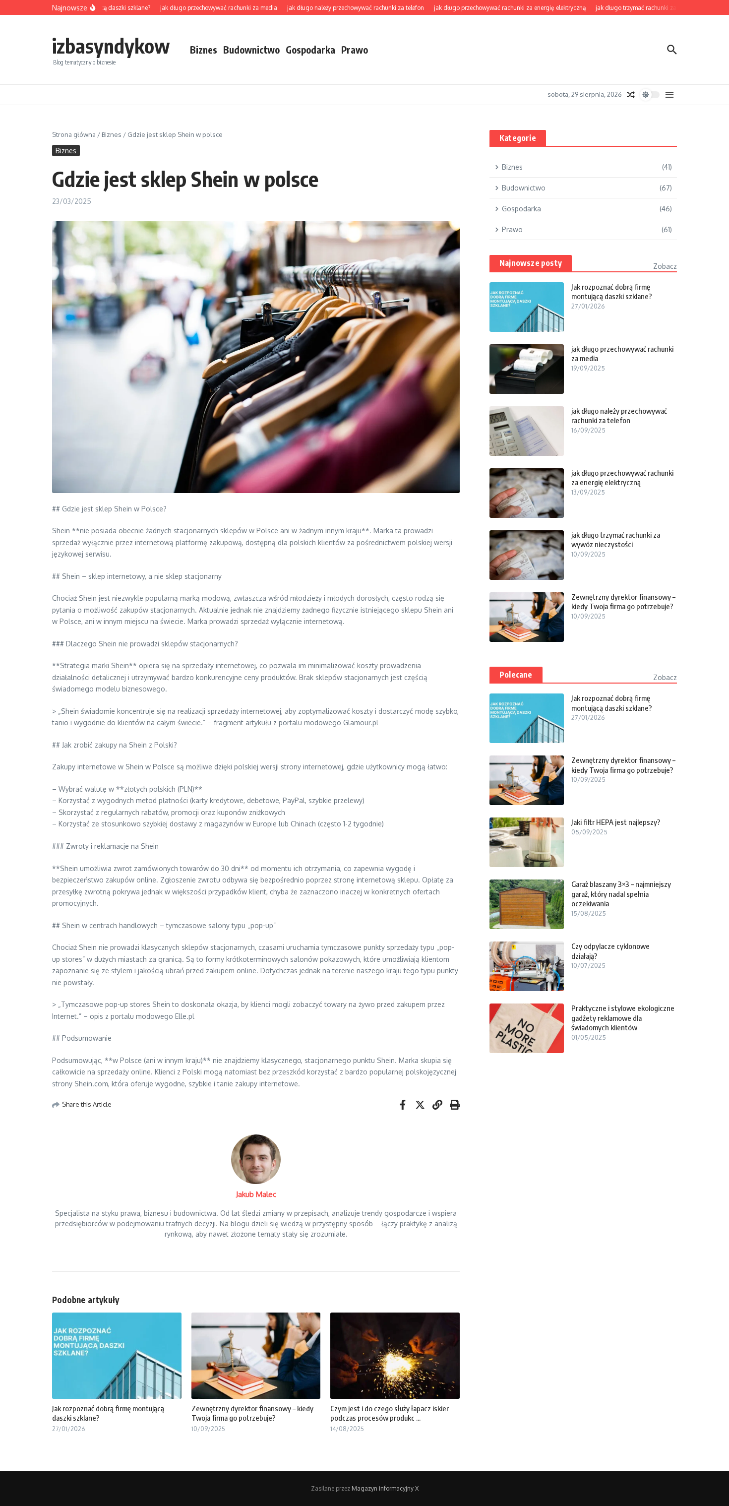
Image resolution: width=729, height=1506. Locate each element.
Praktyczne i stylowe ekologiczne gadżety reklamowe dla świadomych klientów (622, 1018)
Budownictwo (251, 50)
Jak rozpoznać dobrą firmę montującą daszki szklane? (611, 291)
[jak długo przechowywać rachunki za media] (526, 369)
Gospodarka (310, 50)
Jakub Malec (256, 1194)
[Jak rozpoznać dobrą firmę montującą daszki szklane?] (526, 307)
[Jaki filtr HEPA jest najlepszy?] (526, 842)
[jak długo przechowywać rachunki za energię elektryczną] (526, 493)
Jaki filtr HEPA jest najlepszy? (616, 821)
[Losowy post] (631, 95)
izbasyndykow (111, 45)
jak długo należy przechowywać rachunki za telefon (619, 415)
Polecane (516, 675)
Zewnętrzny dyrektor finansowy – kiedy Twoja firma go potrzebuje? (252, 1413)
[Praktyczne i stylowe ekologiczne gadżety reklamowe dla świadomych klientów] (526, 1028)
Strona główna (74, 134)
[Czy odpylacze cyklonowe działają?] (526, 966)
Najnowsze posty (530, 263)
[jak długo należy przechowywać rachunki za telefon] (526, 431)
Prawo (354, 50)
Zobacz (665, 266)
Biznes (203, 50)
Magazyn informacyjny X (385, 1488)
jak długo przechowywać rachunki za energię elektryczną (622, 477)
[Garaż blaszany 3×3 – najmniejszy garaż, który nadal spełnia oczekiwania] (526, 904)
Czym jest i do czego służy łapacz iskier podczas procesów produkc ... (389, 1413)
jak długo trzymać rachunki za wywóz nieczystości (615, 539)
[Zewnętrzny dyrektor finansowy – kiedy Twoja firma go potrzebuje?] (526, 617)
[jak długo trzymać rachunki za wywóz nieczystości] (526, 555)
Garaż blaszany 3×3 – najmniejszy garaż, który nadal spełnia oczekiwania (621, 893)
